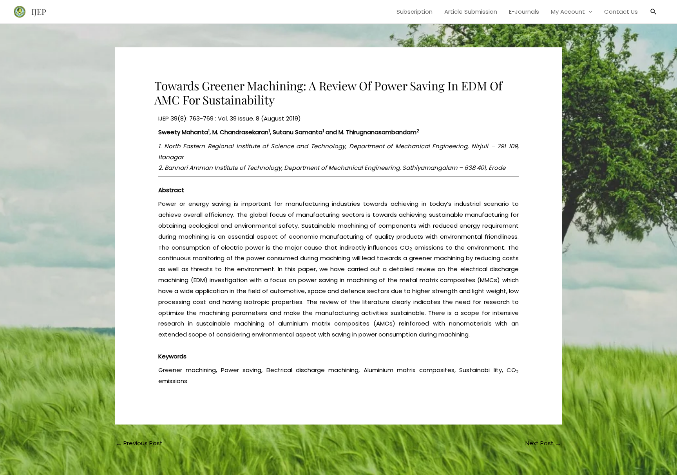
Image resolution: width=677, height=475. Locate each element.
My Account (568, 11)
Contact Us (621, 11)
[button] (653, 12)
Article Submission (470, 11)
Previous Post (139, 443)
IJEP (38, 11)
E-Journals (524, 11)
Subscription (414, 11)
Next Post (543, 443)
